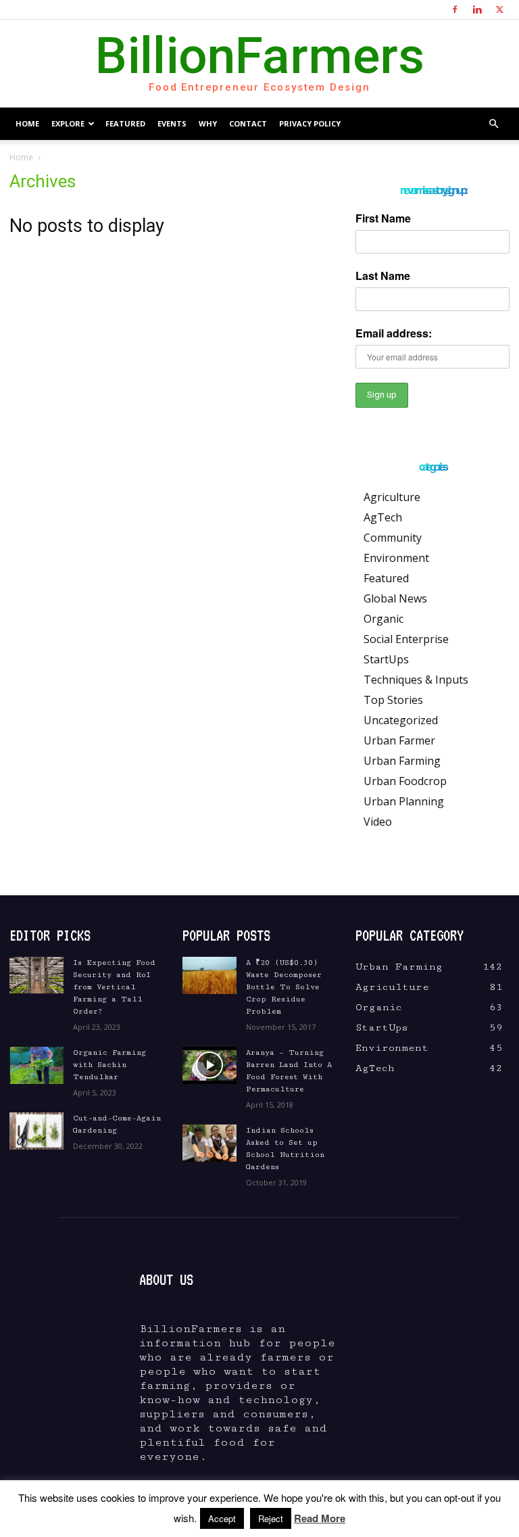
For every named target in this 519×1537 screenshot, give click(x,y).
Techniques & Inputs (416, 679)
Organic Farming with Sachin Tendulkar (109, 1064)
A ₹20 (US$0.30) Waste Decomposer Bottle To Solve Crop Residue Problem (284, 987)
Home (27, 123)
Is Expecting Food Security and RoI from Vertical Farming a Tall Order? (114, 987)
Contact (248, 123)
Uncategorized (401, 720)
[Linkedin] (477, 9)
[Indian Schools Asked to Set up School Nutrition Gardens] (209, 1143)
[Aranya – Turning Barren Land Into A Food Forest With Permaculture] (209, 1065)
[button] (493, 123)
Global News (395, 598)
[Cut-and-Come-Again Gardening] (36, 1131)
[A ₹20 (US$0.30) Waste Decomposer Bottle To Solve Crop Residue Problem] (209, 975)
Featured (125, 123)
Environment (396, 557)
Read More (319, 1518)
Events (172, 123)
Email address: (393, 333)
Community (393, 537)
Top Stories (393, 699)
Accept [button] (222, 1518)
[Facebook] (455, 9)
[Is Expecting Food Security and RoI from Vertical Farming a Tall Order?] (36, 975)
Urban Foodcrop (405, 781)
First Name (383, 218)
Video (378, 821)
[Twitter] (499, 9)
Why (208, 123)
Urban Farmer (399, 740)
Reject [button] (270, 1518)
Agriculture (392, 497)
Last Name (382, 275)
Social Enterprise (406, 639)
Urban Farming (402, 760)
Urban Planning (404, 801)
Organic (383, 618)
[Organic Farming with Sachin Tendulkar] (36, 1065)
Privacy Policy (310, 123)
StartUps (386, 659)
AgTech (383, 517)
